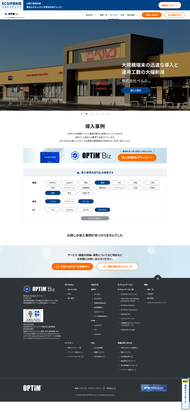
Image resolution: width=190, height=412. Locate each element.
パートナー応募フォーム (75, 352)
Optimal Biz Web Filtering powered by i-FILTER (130, 299)
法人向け (97, 294)
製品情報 (131, 15)
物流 (53, 187)
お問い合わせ (152, 14)
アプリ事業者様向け (101, 316)
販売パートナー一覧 (74, 348)
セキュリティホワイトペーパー (157, 302)
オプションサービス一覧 (126, 289)
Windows (102, 209)
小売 (119, 182)
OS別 (93, 320)
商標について (79, 388)
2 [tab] (86, 114)
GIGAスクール (99, 312)
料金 (122, 15)
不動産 (152, 187)
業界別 (93, 289)
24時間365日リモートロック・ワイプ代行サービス (130, 324)
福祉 (135, 182)
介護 (152, 182)
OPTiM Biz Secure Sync (129, 310)
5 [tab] (102, 114)
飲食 (69, 193)
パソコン (86, 201)
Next (184, 65)
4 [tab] (97, 114)
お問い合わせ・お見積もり (74, 266)
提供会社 (110, 388)
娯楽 (53, 193)
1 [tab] (81, 114)
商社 (86, 182)
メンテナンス (69, 187)
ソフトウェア (119, 187)
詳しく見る (136, 90)
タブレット (69, 201)
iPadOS (86, 209)
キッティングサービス (127, 318)
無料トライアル (126, 352)
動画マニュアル (99, 352)
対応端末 (150, 294)
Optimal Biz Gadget (128, 329)
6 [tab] (107, 114)
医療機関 (86, 187)
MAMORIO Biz (125, 314)
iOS (52, 209)
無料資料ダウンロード (120, 266)
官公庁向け (98, 298)
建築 (102, 182)
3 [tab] (91, 114)
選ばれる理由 (72, 289)
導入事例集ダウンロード (129, 365)
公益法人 (69, 182)
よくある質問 (98, 348)
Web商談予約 (174, 14)
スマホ (53, 201)
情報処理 (102, 187)
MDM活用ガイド (99, 356)
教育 (135, 187)
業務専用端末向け (100, 303)
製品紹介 (89, 15)
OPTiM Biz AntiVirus (128, 305)
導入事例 (113, 15)
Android (69, 209)
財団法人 (52, 182)
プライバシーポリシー (95, 388)
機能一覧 (103, 15)
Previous (6, 65)
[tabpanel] (95, 65)
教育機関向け (99, 307)
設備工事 (86, 193)
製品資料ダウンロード (128, 361)
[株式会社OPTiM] (36, 388)
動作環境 (150, 298)
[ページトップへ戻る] (157, 278)
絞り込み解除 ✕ (95, 218)
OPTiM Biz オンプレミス (129, 294)
